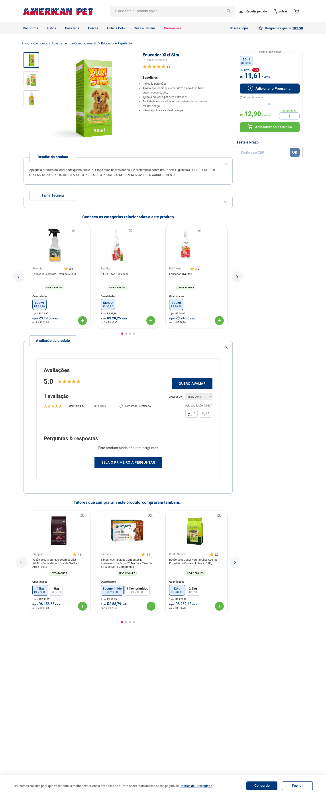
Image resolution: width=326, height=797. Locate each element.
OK (294, 152)
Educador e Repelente (116, 43)
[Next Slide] (235, 562)
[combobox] (172, 11)
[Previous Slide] (21, 562)
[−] (282, 116)
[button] (18, 276)
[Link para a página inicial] (25, 43)
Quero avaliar (192, 383)
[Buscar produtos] (230, 11)
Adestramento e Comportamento (74, 43)
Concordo (262, 785)
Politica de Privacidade (196, 786)
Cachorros (40, 43)
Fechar (297, 785)
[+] (296, 116)
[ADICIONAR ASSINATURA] (270, 89)
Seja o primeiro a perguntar (128, 462)
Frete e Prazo (248, 142)
